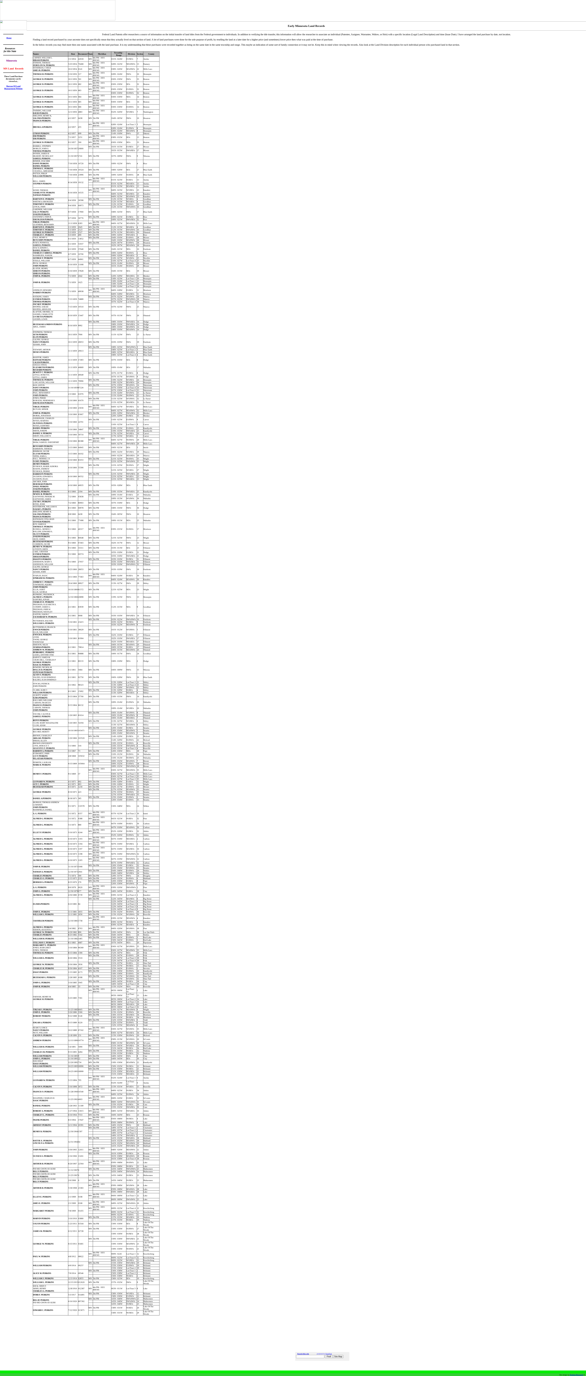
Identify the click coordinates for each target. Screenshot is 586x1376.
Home (9, 38)
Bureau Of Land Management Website (13, 87)
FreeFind (329, 1354)
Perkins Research (576, 1375)
